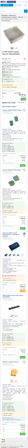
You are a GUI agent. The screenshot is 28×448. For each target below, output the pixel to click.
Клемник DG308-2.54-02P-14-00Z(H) (12, 110)
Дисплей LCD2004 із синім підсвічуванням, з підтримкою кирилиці (11, 234)
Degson (9, 129)
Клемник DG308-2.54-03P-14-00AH (12, 170)
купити (23, 99)
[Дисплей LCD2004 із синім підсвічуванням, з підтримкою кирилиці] (24, 233)
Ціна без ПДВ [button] (18, 5)
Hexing (9, 258)
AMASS (9, 384)
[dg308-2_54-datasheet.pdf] (24, 110)
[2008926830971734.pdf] (25, 59)
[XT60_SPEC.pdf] (24, 362)
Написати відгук (21, 102)
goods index (3, 444)
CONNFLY (10, 319)
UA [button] (25, 5)
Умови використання (12, 447)
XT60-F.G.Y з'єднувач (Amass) (11, 361)
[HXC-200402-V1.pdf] (24, 236)
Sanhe (8, 62)
